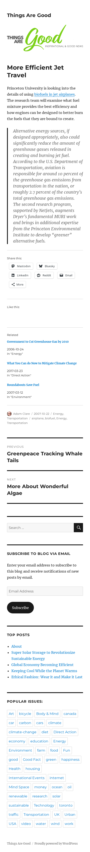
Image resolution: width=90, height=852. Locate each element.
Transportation (17, 418)
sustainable (19, 805)
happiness (70, 759)
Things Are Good (29, 15)
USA (12, 824)
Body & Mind (47, 714)
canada (70, 714)
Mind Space (19, 787)
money (40, 787)
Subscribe (20, 608)
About (16, 646)
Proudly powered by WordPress (56, 843)
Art (11, 714)
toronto (66, 805)
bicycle (25, 714)
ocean (57, 787)
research (39, 796)
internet (57, 778)
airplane (38, 418)
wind (55, 824)
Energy (58, 413)
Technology (44, 805)
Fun (66, 750)
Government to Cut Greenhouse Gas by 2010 (38, 342)
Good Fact (32, 759)
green (51, 759)
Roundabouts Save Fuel (23, 385)
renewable (18, 796)
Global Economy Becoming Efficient (42, 665)
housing (33, 769)
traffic (14, 814)
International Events (27, 778)
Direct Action (65, 732)
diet (45, 732)
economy (17, 741)
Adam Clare (21, 413)
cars (39, 723)
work (69, 824)
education (39, 741)
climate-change (22, 732)
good (13, 759)
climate (54, 723)
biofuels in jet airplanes (54, 94)
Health (15, 769)
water (41, 824)
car (11, 723)
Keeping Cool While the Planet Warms (44, 671)
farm (41, 750)
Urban (69, 814)
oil (69, 787)
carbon (25, 723)
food (54, 750)
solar (56, 796)
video (26, 824)
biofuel (50, 418)
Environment (20, 750)
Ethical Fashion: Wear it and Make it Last (47, 677)
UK (56, 814)
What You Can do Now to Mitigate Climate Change (42, 363)
